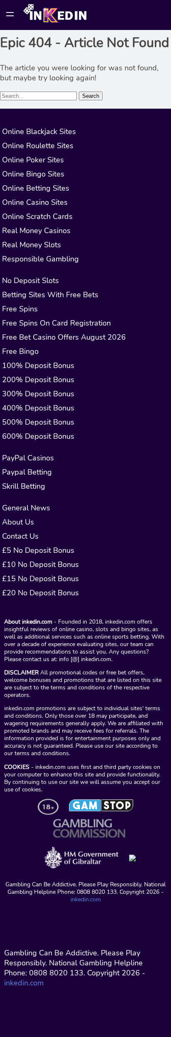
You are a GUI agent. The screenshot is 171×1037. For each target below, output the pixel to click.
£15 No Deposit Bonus (40, 579)
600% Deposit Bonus (38, 436)
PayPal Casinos (28, 458)
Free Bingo (20, 351)
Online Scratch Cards (37, 216)
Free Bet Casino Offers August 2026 (64, 337)
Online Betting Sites (35, 188)
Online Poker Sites (33, 160)
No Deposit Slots (30, 281)
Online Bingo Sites (33, 174)
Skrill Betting (23, 486)
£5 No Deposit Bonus (38, 550)
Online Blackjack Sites (39, 132)
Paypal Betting (27, 472)
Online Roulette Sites (37, 146)
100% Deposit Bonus (38, 366)
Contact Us (20, 536)
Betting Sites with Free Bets (50, 295)
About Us (18, 522)
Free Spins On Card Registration (56, 323)
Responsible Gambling (40, 259)
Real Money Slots (31, 245)
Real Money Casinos (36, 231)
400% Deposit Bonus (38, 408)
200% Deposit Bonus (38, 380)
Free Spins (20, 309)
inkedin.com (86, 899)
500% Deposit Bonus (38, 422)
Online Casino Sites (35, 202)
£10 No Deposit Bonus (40, 564)
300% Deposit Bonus (38, 394)
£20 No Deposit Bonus (40, 593)
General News (26, 508)
